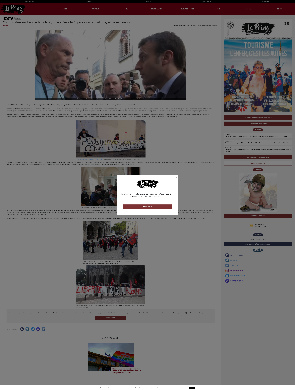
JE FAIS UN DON (147, 206)
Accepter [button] (192, 388)
